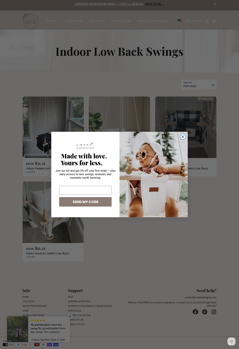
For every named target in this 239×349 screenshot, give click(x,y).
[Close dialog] (183, 136)
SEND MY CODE (85, 201)
